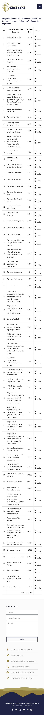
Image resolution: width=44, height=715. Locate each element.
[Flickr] (31, 710)
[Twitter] (16, 710)
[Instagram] (20, 710)
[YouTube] (24, 710)
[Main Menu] (39, 6)
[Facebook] (13, 710)
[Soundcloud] (28, 710)
